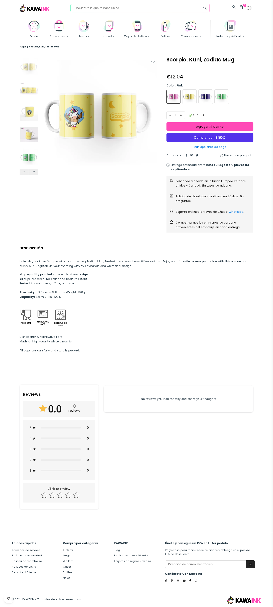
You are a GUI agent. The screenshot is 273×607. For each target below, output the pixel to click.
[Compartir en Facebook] (186, 155)
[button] (249, 8)
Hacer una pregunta (238, 155)
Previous (43, 115)
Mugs (66, 555)
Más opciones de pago (210, 147)
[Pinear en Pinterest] (196, 155)
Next (153, 115)
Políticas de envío (24, 567)
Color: (174, 85)
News (66, 578)
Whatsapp (236, 212)
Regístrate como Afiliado (131, 555)
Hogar (23, 46)
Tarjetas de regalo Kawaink (132, 561)
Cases (67, 567)
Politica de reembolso (27, 561)
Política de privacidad (27, 555)
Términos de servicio (26, 550)
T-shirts (68, 550)
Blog (117, 550)
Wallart (68, 561)
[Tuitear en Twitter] (191, 155)
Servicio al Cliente (24, 572)
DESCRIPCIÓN (31, 248)
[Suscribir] (250, 564)
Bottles (67, 572)
